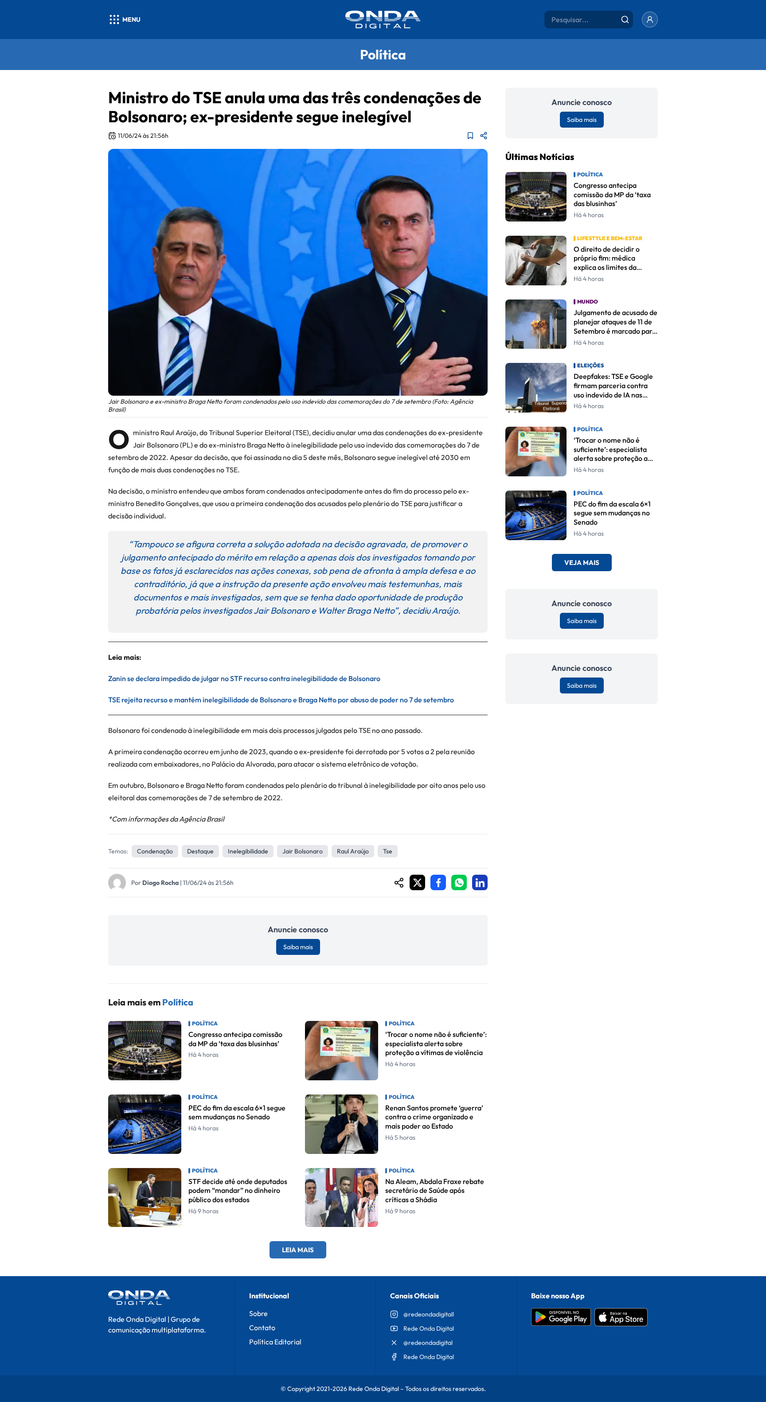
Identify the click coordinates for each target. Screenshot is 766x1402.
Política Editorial (275, 1341)
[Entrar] (650, 19)
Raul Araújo (353, 851)
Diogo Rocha (160, 883)
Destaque (200, 851)
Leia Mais (298, 1250)
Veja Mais (581, 563)
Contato (262, 1327)
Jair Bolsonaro (302, 851)
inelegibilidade (248, 851)
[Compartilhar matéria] (484, 136)
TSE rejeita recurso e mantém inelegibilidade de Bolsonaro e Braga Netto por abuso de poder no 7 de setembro (281, 699)
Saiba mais (298, 947)
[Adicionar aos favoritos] (470, 136)
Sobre (258, 1313)
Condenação (155, 851)
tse (387, 851)
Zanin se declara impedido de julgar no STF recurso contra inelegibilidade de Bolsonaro (244, 678)
